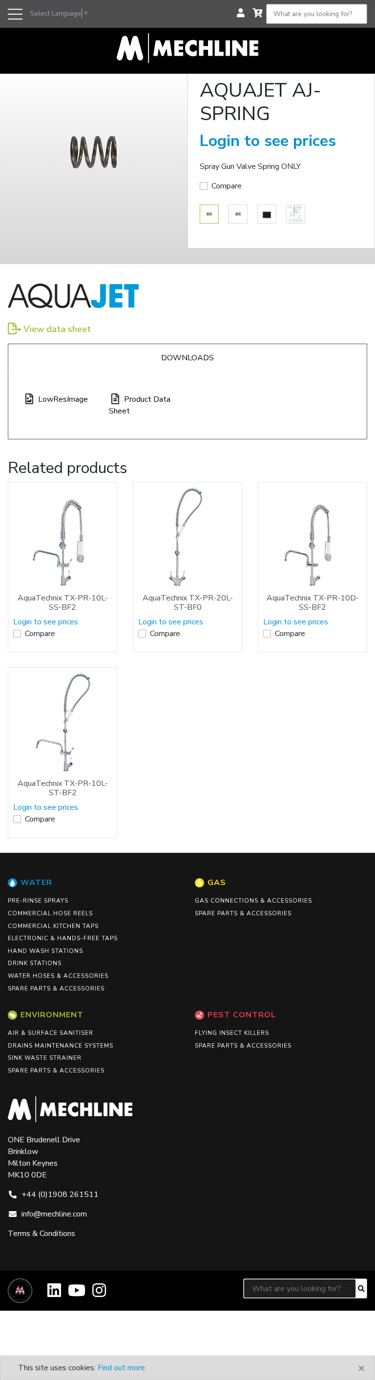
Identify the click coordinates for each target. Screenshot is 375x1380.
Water (36, 882)
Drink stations (35, 963)
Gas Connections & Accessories (253, 901)
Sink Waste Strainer (45, 1058)
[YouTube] (76, 1293)
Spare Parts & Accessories (56, 988)
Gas (217, 882)
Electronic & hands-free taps (63, 938)
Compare (226, 186)
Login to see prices (268, 140)
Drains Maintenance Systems (60, 1046)
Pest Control (242, 1014)
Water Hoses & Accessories (58, 976)
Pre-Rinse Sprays (38, 901)
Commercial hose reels (50, 913)
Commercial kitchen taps (53, 926)
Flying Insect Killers (232, 1033)
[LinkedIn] (54, 1293)
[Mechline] (187, 47)
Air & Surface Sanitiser (50, 1033)
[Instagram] (99, 1293)
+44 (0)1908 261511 (60, 1194)
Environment (52, 1014)
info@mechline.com (54, 1214)
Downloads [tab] (187, 357)
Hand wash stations (45, 951)
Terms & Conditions (41, 1233)
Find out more (121, 1367)
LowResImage (63, 399)
